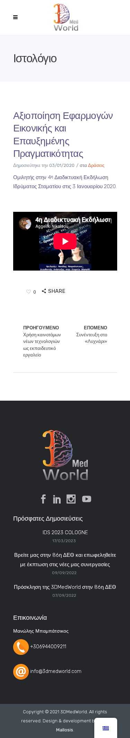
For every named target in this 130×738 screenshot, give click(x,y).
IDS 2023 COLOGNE (65, 532)
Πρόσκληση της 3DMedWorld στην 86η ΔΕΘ (65, 587)
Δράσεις (96, 165)
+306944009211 (48, 647)
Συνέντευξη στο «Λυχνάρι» (91, 334)
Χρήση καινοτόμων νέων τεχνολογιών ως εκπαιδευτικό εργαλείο (42, 341)
